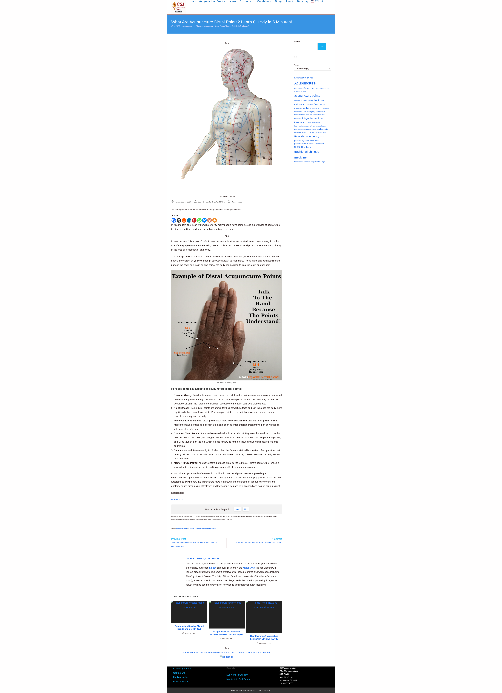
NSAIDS (318, 132)
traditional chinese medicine (306, 154)
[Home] (172, 26)
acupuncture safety (300, 100)
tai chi (297, 147)
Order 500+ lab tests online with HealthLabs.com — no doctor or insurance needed (226, 652)
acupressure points (303, 77)
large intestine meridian (301, 126)
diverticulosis (298, 111)
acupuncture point (300, 91)
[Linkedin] (189, 220)
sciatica (311, 143)
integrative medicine (312, 118)
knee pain (299, 122)
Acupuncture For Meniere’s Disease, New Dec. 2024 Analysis (226, 632)
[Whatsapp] (199, 220)
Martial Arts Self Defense (239, 679)
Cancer (322, 104)
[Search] (322, 46)
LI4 (311, 126)
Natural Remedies (300, 132)
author (212, 567)
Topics (296, 65)
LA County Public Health (312, 122)
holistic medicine (299, 114)
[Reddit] (184, 220)
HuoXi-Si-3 (177, 499)
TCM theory (306, 147)
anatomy (310, 100)
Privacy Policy (180, 681)
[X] (179, 220)
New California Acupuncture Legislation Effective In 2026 (264, 637)
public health (314, 141)
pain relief (321, 137)
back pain (319, 100)
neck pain (311, 132)
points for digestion (301, 141)
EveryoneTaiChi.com (237, 675)
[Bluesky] (204, 220)
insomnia (297, 118)
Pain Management (209, 528)
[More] (214, 220)
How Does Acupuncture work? (315, 114)
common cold (316, 108)
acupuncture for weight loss (304, 88)
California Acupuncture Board (306, 104)
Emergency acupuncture (316, 112)
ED (305, 111)
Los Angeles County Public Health (305, 129)
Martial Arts (249, 567)
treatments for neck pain (302, 162)
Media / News (180, 677)
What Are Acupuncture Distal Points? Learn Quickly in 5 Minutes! (222, 26)
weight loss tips (316, 162)
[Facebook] (174, 220)
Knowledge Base (182, 668)
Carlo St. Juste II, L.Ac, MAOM (211, 202)
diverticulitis (325, 108)
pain (324, 132)
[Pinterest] (194, 220)
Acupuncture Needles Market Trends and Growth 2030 (189, 627)
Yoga (323, 162)
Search (297, 42)
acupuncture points (307, 95)
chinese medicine (195, 528)
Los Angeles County (319, 126)
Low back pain (322, 129)
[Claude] (209, 220)
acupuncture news (323, 88)
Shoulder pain (319, 143)
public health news (301, 144)
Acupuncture (181, 528)
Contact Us (179, 673)
